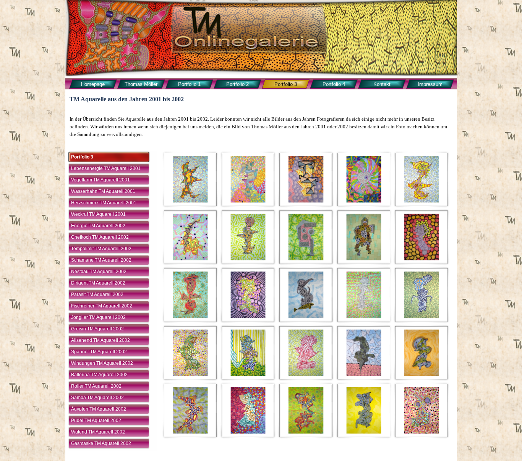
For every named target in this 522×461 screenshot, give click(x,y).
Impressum (430, 84)
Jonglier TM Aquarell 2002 (98, 317)
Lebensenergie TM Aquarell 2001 (106, 168)
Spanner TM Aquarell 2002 (99, 351)
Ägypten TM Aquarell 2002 (98, 409)
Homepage (93, 84)
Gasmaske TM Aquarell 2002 (101, 443)
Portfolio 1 (189, 84)
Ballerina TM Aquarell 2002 (99, 374)
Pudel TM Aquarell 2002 (96, 420)
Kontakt (382, 84)
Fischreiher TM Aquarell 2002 (101, 306)
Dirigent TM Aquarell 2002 (98, 283)
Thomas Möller (141, 84)
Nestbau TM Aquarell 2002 (98, 271)
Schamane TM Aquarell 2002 (101, 260)
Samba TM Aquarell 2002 (97, 397)
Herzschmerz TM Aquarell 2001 (103, 202)
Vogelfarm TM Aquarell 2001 (100, 180)
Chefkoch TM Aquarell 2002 (100, 237)
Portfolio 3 (285, 84)
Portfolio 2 (237, 84)
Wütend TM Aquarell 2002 (98, 432)
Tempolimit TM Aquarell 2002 (101, 248)
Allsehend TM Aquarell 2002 (100, 340)
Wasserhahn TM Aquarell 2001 (103, 191)
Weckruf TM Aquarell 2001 (98, 214)
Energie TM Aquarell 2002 (98, 225)
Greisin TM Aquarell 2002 (97, 329)
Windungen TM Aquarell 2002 (102, 363)
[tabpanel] (261, 127)
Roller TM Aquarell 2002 (96, 386)
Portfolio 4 (334, 84)
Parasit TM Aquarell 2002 (97, 294)
